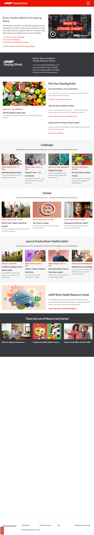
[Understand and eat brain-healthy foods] (24, 94)
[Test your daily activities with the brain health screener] (47, 331)
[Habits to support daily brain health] (12, 256)
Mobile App (25, 525)
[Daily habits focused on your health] (12, 159)
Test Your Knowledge (11, 40)
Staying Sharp (9, 525)
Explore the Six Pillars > (56, 133)
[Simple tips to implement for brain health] (58, 256)
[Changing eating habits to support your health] (82, 159)
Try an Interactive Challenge (14, 37)
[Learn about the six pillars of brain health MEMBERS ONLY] (78, 331)
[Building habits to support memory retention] (35, 159)
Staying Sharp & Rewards (82, 525)
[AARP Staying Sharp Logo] (15, 3)
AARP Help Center (45, 525)
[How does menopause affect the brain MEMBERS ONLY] (78, 210)
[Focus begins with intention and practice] (58, 159)
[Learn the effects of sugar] (47, 210)
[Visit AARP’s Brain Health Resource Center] (24, 297)
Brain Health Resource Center (31, 530)
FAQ (58, 525)
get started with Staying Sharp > (24, 46)
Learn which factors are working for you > (63, 116)
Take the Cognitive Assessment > (60, 99)
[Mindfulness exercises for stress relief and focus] (82, 256)
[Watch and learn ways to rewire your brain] (35, 256)
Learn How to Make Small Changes (16, 42)
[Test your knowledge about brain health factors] (16, 210)
